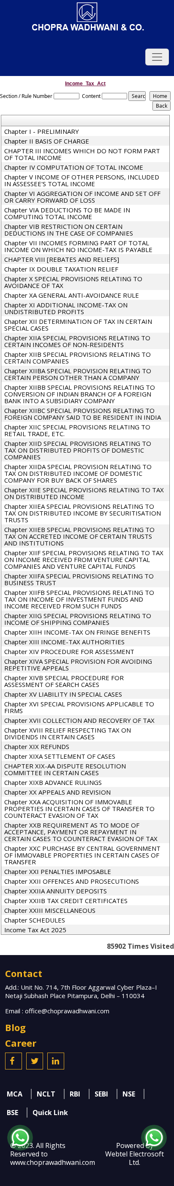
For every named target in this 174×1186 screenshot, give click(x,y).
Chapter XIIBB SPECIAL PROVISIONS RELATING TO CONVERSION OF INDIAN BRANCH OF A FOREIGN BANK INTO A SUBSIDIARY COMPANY (79, 394)
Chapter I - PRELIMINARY (41, 131)
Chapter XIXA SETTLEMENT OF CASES (59, 756)
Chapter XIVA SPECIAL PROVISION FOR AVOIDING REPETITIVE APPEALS (78, 664)
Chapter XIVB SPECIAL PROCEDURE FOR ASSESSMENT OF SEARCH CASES (64, 681)
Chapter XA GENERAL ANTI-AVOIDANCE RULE (71, 295)
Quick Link (50, 1112)
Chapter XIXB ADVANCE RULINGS (53, 782)
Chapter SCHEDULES (34, 920)
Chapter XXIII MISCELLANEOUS (49, 910)
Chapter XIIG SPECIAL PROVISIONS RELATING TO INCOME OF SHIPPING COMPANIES (77, 619)
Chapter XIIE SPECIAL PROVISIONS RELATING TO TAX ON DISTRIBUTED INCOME (84, 493)
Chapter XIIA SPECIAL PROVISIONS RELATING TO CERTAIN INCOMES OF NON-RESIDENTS (77, 341)
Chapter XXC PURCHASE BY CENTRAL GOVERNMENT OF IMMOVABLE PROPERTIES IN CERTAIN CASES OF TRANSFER (82, 855)
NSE (128, 1094)
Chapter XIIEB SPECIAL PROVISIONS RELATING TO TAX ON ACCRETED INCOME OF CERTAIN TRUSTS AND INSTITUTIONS (79, 536)
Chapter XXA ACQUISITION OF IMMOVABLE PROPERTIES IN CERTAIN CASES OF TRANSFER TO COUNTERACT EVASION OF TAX (79, 808)
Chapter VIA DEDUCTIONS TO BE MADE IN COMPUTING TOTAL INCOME (67, 213)
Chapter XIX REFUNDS (36, 746)
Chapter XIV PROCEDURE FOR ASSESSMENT (69, 651)
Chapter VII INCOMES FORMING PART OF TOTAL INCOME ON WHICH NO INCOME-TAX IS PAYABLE (78, 246)
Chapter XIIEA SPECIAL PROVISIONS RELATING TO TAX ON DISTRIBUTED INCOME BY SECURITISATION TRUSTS (82, 513)
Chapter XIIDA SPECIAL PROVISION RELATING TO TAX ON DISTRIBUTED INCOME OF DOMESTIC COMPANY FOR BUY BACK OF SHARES (78, 473)
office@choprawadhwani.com (67, 1011)
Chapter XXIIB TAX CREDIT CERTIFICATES (66, 900)
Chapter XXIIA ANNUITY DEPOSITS (55, 890)
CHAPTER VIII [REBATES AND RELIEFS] (61, 259)
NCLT (46, 1094)
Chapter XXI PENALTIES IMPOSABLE (57, 871)
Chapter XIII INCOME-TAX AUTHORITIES (64, 641)
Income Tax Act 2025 (35, 929)
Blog (15, 1027)
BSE (12, 1112)
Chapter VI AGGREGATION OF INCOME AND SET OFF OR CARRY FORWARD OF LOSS (82, 197)
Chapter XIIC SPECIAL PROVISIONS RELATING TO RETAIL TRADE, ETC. (77, 430)
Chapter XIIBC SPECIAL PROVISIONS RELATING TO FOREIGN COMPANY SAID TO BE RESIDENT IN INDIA (82, 414)
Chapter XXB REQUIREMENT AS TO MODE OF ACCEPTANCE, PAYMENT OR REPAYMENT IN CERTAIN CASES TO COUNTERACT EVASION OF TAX (81, 832)
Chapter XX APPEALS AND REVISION (57, 792)
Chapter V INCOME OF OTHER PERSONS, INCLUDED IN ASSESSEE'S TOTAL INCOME (81, 180)
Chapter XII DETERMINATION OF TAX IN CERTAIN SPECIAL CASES (78, 324)
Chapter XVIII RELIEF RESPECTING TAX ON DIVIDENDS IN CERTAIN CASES (67, 733)
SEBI (101, 1094)
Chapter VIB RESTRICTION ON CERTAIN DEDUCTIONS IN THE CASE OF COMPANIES (68, 229)
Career (20, 1043)
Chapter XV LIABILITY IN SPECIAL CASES (63, 694)
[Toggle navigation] (157, 57)
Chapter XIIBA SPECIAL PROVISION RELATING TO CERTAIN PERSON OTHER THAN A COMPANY (77, 374)
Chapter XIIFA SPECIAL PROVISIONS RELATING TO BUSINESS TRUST (79, 579)
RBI (75, 1094)
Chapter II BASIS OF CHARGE (46, 141)
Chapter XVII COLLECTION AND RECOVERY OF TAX (79, 720)
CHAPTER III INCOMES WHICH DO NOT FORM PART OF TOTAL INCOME (82, 154)
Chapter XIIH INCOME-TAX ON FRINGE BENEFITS (77, 632)
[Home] (87, 16)
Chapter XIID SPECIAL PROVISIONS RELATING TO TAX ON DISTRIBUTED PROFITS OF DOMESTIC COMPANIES (77, 450)
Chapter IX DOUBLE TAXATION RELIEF (61, 269)
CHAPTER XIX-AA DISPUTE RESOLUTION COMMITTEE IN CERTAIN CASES (65, 769)
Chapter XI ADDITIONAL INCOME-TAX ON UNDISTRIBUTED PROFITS (66, 308)
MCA (14, 1094)
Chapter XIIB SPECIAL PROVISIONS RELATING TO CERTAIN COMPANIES (77, 357)
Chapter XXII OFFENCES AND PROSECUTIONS (71, 881)
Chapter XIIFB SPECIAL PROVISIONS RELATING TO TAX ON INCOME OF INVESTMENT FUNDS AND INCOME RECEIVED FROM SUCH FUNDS (79, 599)
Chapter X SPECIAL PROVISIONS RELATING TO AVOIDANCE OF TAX (73, 282)
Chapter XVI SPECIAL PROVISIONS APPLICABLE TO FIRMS (79, 707)
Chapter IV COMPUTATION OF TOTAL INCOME (73, 167)
